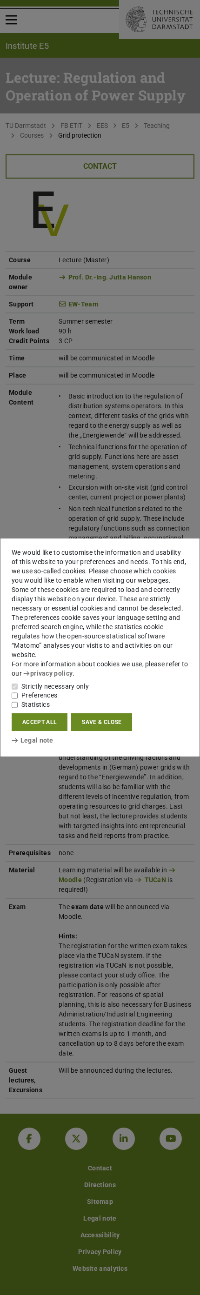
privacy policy (51, 673)
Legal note (36, 740)
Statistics (35, 704)
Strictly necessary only (55, 686)
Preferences (39, 695)
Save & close (101, 722)
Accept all (39, 722)
